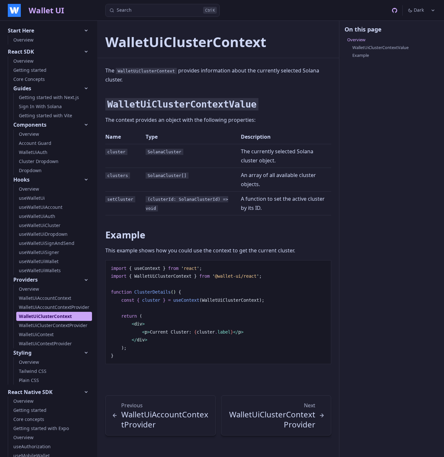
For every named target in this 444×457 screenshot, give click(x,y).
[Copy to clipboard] (323, 267)
